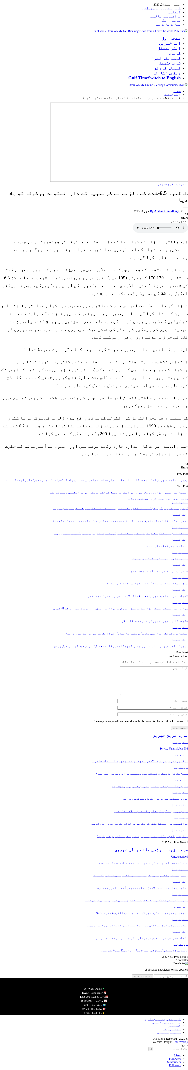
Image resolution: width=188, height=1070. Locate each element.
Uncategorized (179, 856)
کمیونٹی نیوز (166, 58)
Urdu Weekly (180, 1041)
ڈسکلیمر (174, 12)
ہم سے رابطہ (171, 20)
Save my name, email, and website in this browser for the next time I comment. (138, 721)
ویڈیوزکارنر (166, 72)
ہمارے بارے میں (168, 24)
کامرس (174, 53)
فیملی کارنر (167, 68)
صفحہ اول (171, 38)
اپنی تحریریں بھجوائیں (160, 8)
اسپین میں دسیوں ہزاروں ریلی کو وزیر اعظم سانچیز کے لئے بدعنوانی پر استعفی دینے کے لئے (119, 492)
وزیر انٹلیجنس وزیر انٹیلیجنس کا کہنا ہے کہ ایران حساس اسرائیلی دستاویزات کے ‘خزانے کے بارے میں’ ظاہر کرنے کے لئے (97, 480)
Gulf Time (154, 77)
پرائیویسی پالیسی (165, 16)
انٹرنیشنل (169, 48)
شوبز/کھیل (170, 63)
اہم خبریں (170, 43)
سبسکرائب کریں (142, 976)
